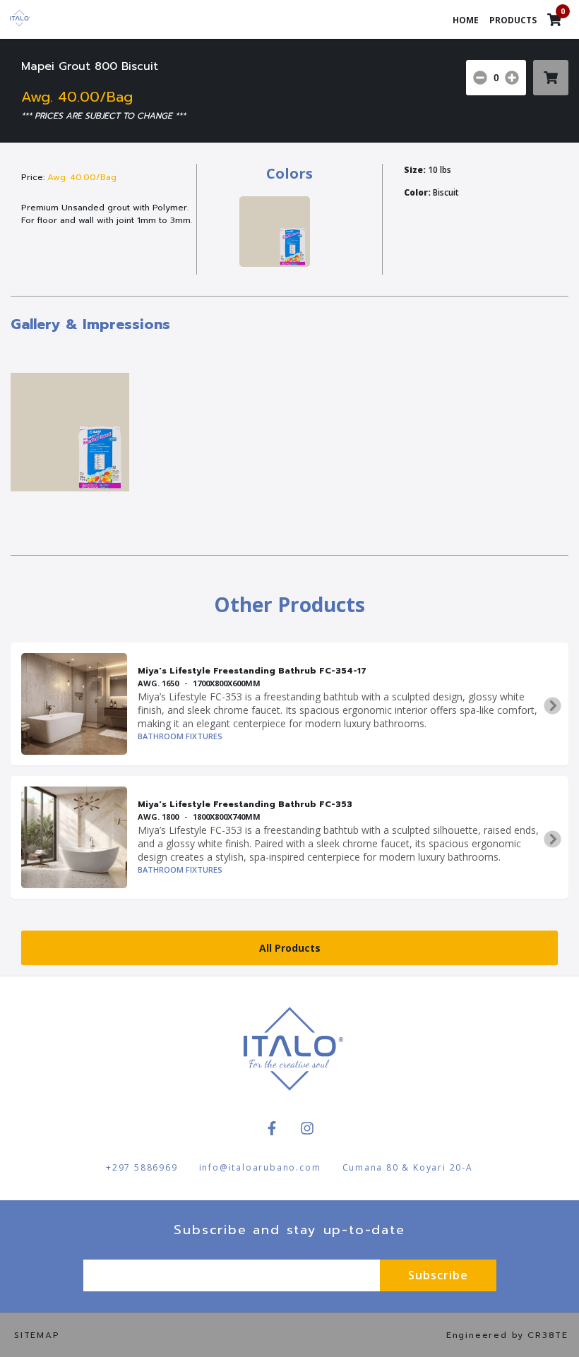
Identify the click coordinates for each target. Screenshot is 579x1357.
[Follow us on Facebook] (272, 1128)
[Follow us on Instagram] (307, 1128)
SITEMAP (37, 1335)
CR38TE (547, 1335)
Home (466, 20)
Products (513, 20)
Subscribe (438, 1275)
